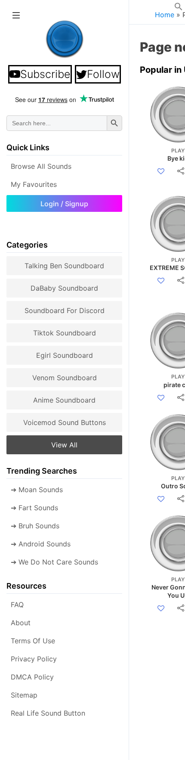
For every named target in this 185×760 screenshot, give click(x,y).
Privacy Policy (34, 659)
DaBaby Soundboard (64, 288)
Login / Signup (64, 203)
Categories (27, 244)
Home (164, 14)
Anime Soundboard (64, 400)
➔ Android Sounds (41, 544)
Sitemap (24, 695)
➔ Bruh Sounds (35, 525)
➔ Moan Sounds (37, 489)
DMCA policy (32, 677)
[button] (178, 8)
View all (64, 444)
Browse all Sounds (41, 166)
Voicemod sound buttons (64, 422)
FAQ (17, 604)
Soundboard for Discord (65, 310)
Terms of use (33, 640)
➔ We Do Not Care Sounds (54, 562)
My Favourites (34, 184)
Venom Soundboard (64, 377)
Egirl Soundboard (64, 355)
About (21, 622)
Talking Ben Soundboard (64, 265)
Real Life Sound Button (48, 713)
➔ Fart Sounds (34, 507)
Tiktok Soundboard (64, 333)
